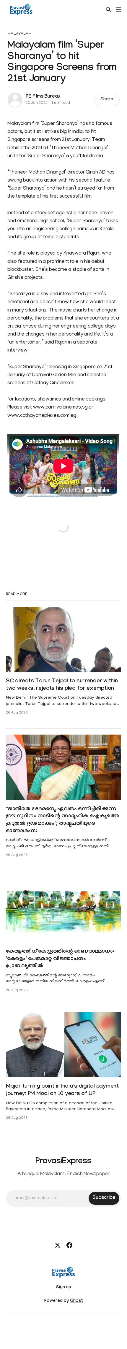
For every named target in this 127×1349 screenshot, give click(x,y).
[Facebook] (69, 1245)
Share (106, 99)
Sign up (63, 1287)
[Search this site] (108, 9)
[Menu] (118, 9)
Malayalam (19, 34)
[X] (58, 1245)
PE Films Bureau (43, 97)
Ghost (76, 1301)
